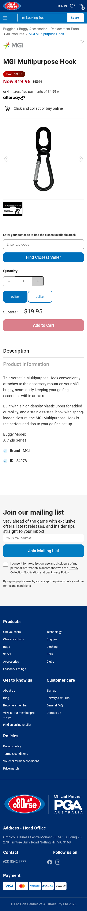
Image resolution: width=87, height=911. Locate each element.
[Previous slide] (5, 159)
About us (9, 690)
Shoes (7, 654)
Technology (54, 632)
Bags (6, 646)
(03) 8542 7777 (14, 862)
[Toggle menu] (9, 18)
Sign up (51, 690)
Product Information (26, 364)
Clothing (52, 646)
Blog (6, 698)
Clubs (50, 661)
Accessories (11, 661)
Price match (11, 768)
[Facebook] (50, 862)
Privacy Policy (60, 572)
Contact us (54, 712)
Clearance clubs (13, 639)
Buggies (9, 29)
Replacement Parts (65, 29)
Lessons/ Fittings (14, 669)
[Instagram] (58, 862)
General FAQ (55, 705)
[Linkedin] (66, 862)
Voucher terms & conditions (21, 761)
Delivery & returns (58, 698)
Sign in (62, 6)
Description (16, 351)
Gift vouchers (12, 632)
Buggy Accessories (33, 29)
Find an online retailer (17, 724)
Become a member (15, 705)
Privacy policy (12, 746)
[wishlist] (72, 6)
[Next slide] (81, 159)
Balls (50, 654)
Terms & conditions (15, 753)
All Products (15, 34)
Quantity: (11, 271)
